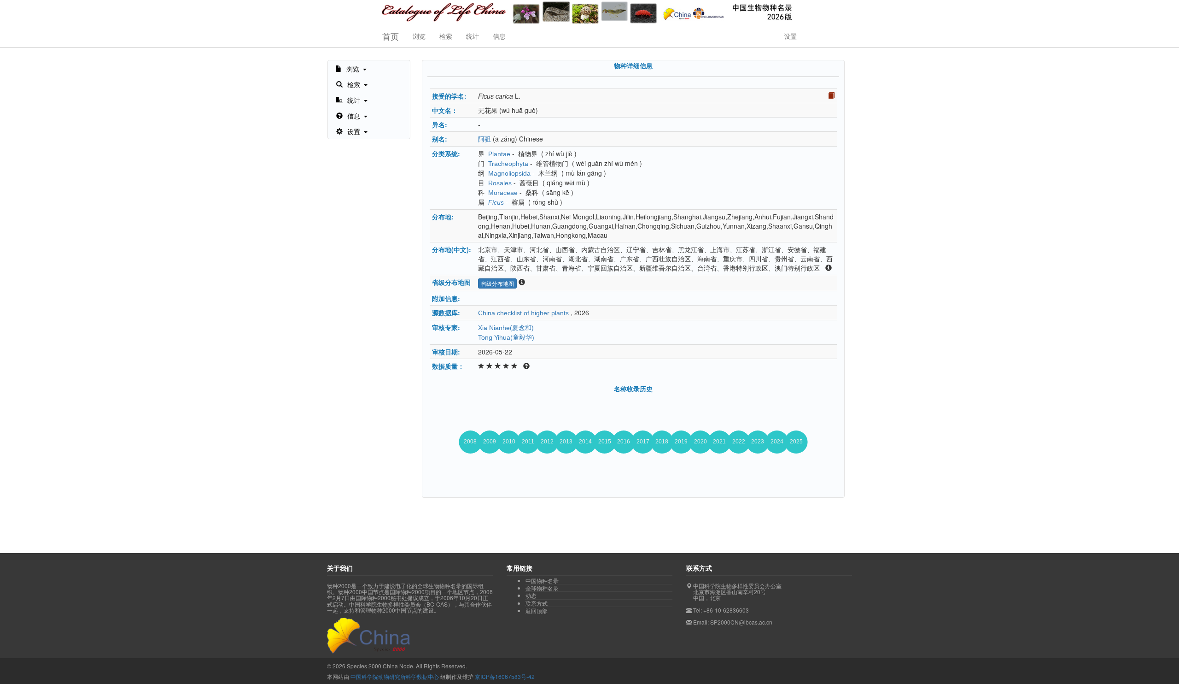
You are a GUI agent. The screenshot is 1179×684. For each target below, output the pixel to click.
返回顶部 (536, 610)
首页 (390, 36)
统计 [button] (472, 36)
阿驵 (484, 139)
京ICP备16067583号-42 (505, 676)
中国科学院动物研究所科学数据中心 (394, 676)
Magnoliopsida (509, 173)
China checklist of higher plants (523, 313)
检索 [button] (445, 36)
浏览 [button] (419, 36)
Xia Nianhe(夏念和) (506, 327)
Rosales (500, 183)
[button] (351, 68)
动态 (531, 595)
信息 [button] (499, 36)
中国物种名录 (542, 580)
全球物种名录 (542, 588)
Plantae (499, 154)
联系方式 (536, 603)
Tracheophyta (508, 163)
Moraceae (503, 192)
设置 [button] (790, 36)
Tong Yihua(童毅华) (506, 337)
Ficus (496, 202)
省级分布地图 (497, 283)
